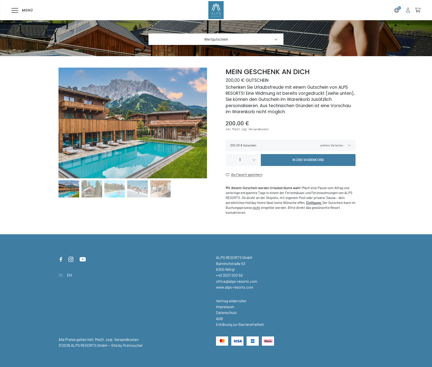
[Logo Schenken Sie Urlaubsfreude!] (216, 10)
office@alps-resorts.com (236, 281)
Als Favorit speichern (246, 174)
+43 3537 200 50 (229, 275)
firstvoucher (133, 345)
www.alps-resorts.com (234, 287)
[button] (408, 10)
